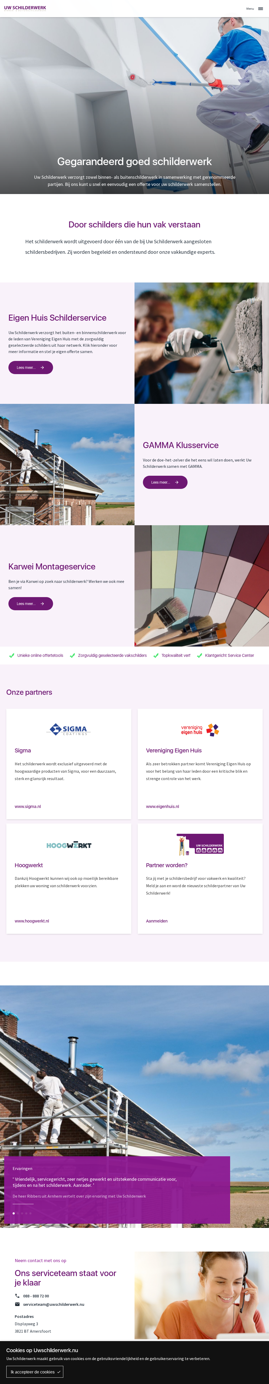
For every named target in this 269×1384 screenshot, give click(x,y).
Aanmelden (157, 921)
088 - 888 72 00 (36, 1295)
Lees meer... (26, 367)
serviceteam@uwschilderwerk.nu (53, 1304)
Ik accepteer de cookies (33, 1372)
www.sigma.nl (28, 806)
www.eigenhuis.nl (162, 806)
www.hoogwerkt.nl (32, 921)
